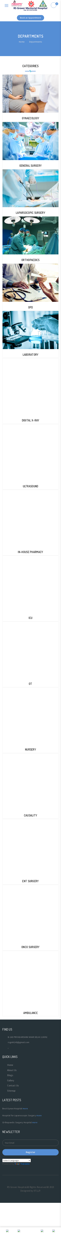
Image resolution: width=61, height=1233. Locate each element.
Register (30, 1152)
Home (22, 41)
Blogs (10, 1075)
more (25, 1108)
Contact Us (13, 1085)
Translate (25, 1163)
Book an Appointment (30, 17)
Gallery (10, 1080)
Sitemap (11, 1090)
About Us (12, 1070)
